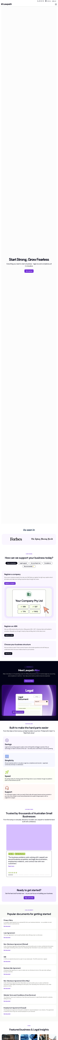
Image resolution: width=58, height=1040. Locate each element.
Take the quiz (8, 653)
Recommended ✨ (29, 566)
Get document (7, 926)
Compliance (47, 563)
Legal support (23, 563)
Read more (11, 868)
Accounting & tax (35, 563)
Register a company (10, 583)
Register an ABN (9, 635)
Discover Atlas (29, 681)
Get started (29, 271)
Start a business (11, 563)
